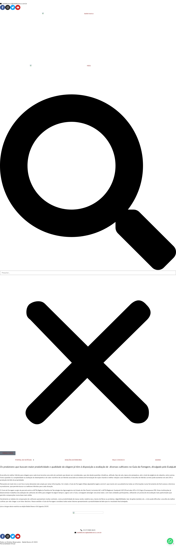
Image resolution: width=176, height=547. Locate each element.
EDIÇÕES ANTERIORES (73, 460)
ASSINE (158, 460)
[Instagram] (7, 7)
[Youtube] (17, 7)
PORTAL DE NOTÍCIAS (23, 460)
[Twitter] (12, 7)
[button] (88, 182)
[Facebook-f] (2, 7)
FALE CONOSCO (118, 460)
